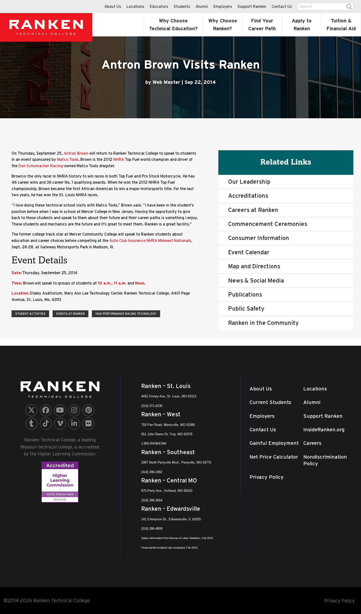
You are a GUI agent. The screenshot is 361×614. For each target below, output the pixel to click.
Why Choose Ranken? (222, 24)
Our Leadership (249, 181)
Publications (245, 294)
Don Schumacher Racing (40, 166)
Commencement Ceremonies (267, 224)
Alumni (201, 6)
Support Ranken (251, 6)
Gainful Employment (274, 443)
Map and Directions (254, 266)
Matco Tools (68, 159)
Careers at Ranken (253, 210)
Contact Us (282, 6)
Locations (135, 6)
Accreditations (248, 195)
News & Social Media (256, 280)
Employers (222, 6)
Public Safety (246, 308)
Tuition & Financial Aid (341, 24)
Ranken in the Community (263, 322)
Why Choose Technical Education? (173, 24)
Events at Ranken (70, 313)
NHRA (119, 159)
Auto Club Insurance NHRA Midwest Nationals (150, 240)
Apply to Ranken (302, 24)
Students (182, 6)
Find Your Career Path (262, 24)
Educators (159, 6)
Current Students (270, 402)
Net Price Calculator (274, 457)
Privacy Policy (267, 477)
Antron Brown (76, 153)
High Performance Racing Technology (126, 313)
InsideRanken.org (324, 429)
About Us (112, 6)
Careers (312, 443)
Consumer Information (258, 238)
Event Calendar (248, 252)
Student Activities (30, 313)
